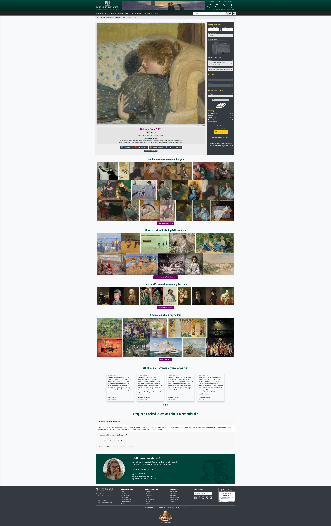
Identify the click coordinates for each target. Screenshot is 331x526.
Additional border (212, 33)
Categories (114, 13)
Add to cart (221, 132)
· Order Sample (148, 504)
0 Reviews (154, 150)
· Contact (123, 491)
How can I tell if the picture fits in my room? (113, 435)
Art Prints (101, 13)
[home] (96, 13)
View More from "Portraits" (165, 307)
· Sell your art (148, 493)
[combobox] (220, 35)
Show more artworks (165, 359)
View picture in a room (174, 147)
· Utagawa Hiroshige (174, 499)
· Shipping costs (148, 495)
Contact (156, 13)
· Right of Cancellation (126, 499)
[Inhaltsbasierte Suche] (230, 13)
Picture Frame (129, 13)
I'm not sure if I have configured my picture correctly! (116, 447)
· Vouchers (147, 501)
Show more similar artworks (165, 223)
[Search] (227, 13)
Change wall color (157, 147)
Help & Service (148, 13)
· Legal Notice (124, 493)
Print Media (138, 13)
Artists (107, 13)
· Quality (147, 497)
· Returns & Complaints (126, 501)
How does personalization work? (109, 421)
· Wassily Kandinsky (174, 497)
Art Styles (121, 13)
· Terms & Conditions (125, 495)
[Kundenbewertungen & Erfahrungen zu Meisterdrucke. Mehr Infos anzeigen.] (227, 495)
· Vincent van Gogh (174, 491)
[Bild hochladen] (234, 13)
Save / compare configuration (221, 100)
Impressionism (110, 17)
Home (97, 17)
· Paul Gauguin (173, 495)
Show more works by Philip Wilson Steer (165, 277)
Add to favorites (142, 147)
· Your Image (148, 491)
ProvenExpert (116, 397)
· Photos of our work (149, 499)
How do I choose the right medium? (110, 441)
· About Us (123, 504)
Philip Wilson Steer (120, 17)
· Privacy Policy (124, 497)
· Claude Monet (173, 493)
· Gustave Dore (173, 501)
